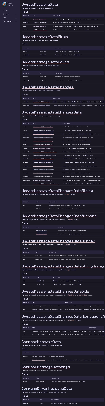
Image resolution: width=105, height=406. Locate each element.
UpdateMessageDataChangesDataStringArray (44, 151)
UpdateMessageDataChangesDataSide (42, 176)
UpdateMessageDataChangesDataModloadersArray (46, 183)
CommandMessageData (41, 341)
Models (7, 14)
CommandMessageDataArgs (46, 367)
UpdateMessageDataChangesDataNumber (43, 158)
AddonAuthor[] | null (41, 230)
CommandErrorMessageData (47, 388)
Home (6, 10)
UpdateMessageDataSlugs (39, 19)
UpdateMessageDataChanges (40, 29)
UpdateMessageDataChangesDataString (43, 126)
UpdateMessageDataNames (39, 26)
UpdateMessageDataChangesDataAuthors (43, 130)
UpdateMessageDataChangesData (41, 101)
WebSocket (8, 21)
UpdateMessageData (40, 4)
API (6, 17)
